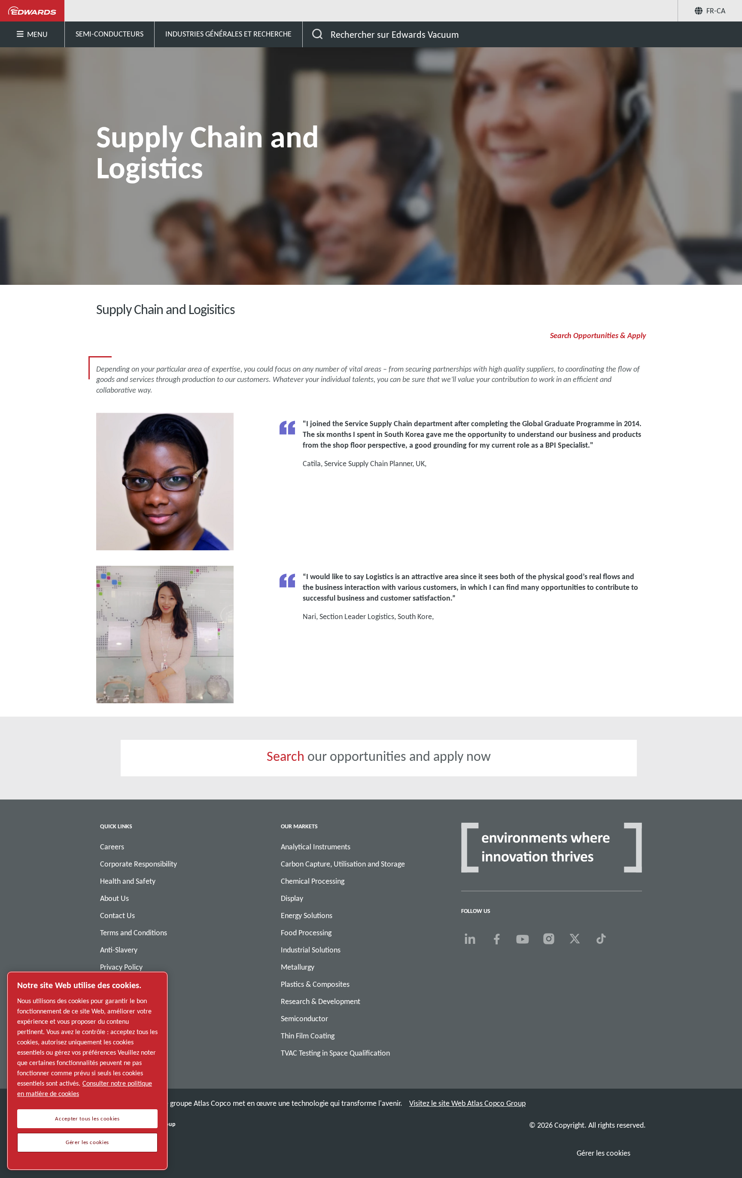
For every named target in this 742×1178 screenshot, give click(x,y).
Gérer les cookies (603, 1153)
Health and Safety (127, 881)
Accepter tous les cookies (87, 1118)
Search (285, 756)
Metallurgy (297, 967)
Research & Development (320, 1001)
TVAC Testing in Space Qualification (335, 1053)
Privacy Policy (121, 967)
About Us (114, 898)
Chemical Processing (312, 881)
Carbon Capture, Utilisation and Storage (343, 864)
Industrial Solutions (311, 950)
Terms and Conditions (133, 932)
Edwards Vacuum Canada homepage (32, 10)
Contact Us (117, 915)
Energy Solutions (306, 915)
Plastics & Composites (315, 984)
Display (292, 898)
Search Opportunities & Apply (598, 335)
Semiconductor (304, 1018)
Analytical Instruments (315, 846)
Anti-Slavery (118, 950)
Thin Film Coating (308, 1036)
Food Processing (306, 932)
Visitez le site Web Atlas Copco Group (467, 1103)
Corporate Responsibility (138, 864)
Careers (112, 846)
